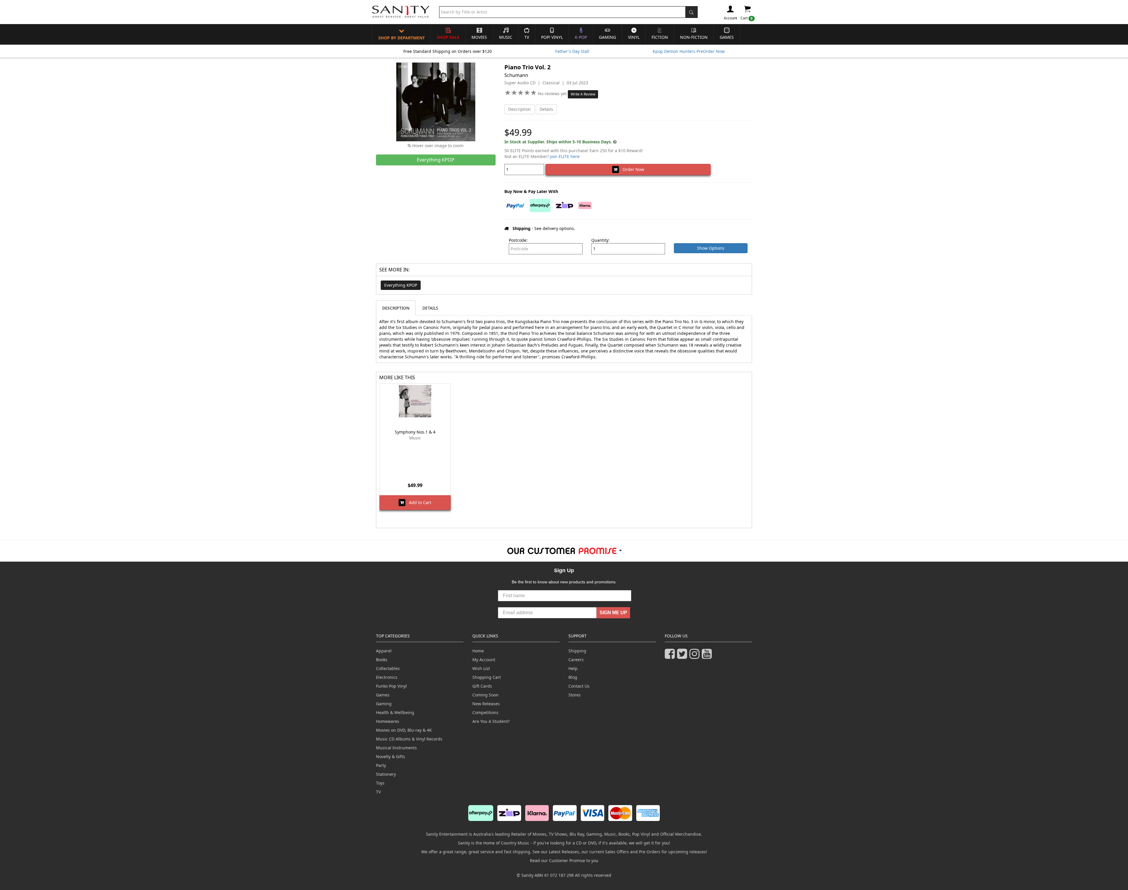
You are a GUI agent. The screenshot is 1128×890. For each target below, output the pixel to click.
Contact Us (579, 686)
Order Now (631, 169)
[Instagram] (695, 656)
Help (573, 668)
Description (519, 109)
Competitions (485, 712)
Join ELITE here (565, 156)
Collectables (388, 668)
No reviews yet (553, 93)
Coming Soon (485, 695)
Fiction (660, 37)
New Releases (486, 703)
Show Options (710, 248)
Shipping (577, 651)
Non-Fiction (694, 37)
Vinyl (633, 37)
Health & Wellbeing (395, 712)
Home (478, 651)
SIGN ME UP (613, 612)
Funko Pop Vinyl (391, 686)
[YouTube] (708, 656)
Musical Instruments (396, 747)
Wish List (481, 668)
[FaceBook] (671, 656)
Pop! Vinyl (552, 37)
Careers (576, 659)
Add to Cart (418, 502)
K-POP (581, 37)
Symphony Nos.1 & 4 (415, 432)
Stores (574, 695)
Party (381, 765)
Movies (479, 37)
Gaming (607, 37)
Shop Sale (448, 37)
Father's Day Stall (572, 51)
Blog (572, 677)
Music (505, 37)
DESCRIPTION (395, 308)
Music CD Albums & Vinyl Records (409, 739)
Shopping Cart (486, 677)
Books (381, 659)
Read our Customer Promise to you (564, 860)
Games (727, 37)
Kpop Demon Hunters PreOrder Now (689, 51)
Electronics (386, 677)
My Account (483, 659)
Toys (380, 783)
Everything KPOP (400, 285)
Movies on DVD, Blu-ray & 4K (404, 730)
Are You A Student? (491, 721)
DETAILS (430, 308)
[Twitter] (683, 656)
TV (526, 37)
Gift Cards (482, 686)
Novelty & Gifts (390, 756)
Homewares (387, 721)
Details (546, 109)
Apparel (384, 651)
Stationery (386, 774)
